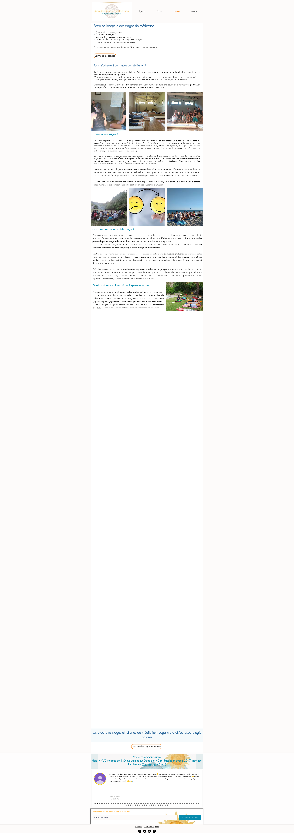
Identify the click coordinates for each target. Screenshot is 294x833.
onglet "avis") (158, 764)
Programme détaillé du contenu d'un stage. (116, 42)
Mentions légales (151, 826)
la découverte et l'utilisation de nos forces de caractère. (134, 307)
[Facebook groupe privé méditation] (139, 831)
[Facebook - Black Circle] (154, 831)
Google (148, 760)
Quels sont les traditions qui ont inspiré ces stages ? (119, 39)
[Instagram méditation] (149, 831)
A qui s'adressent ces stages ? (109, 32)
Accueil (138, 826)
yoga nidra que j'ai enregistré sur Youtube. (154, 161)
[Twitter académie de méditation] (144, 831)
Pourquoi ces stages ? (106, 34)
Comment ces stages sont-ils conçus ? (113, 37)
